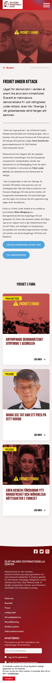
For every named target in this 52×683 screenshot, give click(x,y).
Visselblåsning (12, 622)
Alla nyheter (10, 68)
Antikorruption (12, 626)
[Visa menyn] (45, 5)
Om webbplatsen (13, 617)
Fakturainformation (14, 631)
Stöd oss (9, 598)
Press (7, 608)
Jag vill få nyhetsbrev (17, 657)
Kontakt (9, 603)
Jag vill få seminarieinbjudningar (23, 662)
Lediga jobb (10, 612)
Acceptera (9, 678)
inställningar (13, 673)
